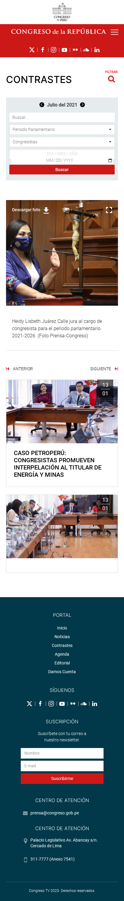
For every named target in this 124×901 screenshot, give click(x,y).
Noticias (62, 636)
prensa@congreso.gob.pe (54, 812)
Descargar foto (26, 209)
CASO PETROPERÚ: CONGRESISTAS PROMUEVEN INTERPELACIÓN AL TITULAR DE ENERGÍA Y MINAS (57, 463)
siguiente (101, 368)
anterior (22, 368)
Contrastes (62, 645)
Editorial (62, 663)
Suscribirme (62, 778)
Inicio (62, 628)
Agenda (62, 654)
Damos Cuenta (62, 671)
